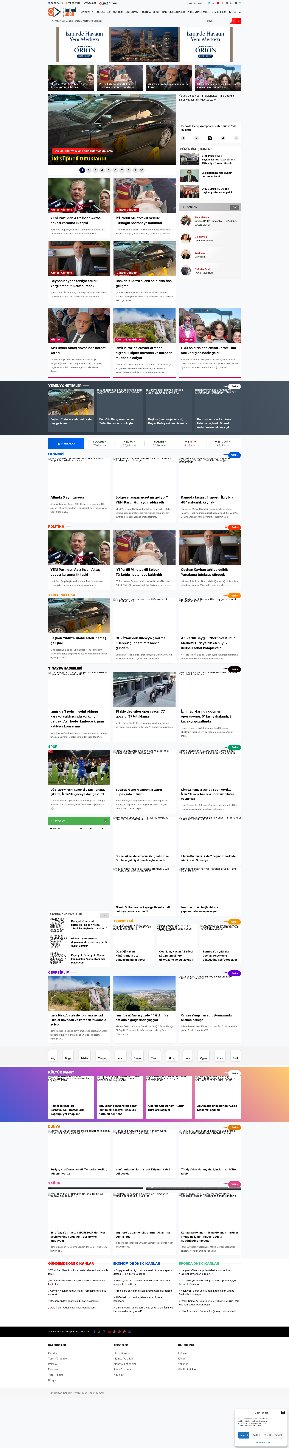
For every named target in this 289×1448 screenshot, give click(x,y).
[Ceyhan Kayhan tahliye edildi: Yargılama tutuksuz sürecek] (210, 547)
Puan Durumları (123, 1369)
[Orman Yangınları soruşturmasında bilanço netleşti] (210, 993)
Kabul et (244, 1435)
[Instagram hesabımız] (213, 3)
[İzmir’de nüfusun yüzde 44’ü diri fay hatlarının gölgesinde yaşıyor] (144, 993)
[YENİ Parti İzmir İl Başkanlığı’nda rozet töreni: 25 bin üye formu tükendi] (189, 164)
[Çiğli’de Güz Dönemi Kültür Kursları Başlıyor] (169, 1089)
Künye (269, 1442)
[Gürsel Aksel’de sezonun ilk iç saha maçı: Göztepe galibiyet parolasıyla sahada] (144, 834)
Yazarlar (183, 1364)
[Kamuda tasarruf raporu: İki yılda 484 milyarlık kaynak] (210, 475)
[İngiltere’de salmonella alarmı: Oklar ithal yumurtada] (144, 1210)
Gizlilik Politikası (259, 1442)
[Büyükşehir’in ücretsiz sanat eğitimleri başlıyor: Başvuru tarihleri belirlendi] (120, 1089)
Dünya (52, 1380)
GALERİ (57, 3)
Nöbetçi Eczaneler (125, 1364)
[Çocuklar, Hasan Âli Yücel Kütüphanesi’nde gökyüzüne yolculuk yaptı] (177, 935)
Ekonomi (131, 12)
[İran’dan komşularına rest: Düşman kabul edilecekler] (144, 1147)
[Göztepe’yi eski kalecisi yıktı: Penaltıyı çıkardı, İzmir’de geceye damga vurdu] (79, 767)
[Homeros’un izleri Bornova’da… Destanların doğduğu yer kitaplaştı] (71, 1089)
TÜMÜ (234, 207)
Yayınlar (119, 1374)
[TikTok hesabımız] (222, 3)
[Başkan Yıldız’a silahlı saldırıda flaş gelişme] (71, 402)
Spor (156, 12)
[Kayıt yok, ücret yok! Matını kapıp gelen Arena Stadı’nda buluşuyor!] (59, 963)
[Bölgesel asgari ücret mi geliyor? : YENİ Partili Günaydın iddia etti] (144, 475)
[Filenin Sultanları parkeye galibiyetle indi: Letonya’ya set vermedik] (144, 885)
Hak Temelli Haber (173, 12)
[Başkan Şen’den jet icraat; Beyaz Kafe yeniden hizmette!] (169, 402)
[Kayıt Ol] (230, 12)
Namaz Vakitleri (123, 1358)
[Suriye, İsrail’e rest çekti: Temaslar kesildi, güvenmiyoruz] (79, 1147)
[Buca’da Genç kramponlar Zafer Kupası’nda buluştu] (120, 402)
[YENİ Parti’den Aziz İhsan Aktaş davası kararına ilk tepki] (79, 547)
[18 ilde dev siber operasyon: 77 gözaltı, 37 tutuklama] (144, 689)
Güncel (55, 209)
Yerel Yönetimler (198, 12)
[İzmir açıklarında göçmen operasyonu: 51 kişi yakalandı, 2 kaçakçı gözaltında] (210, 689)
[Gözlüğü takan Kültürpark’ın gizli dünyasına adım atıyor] (133, 935)
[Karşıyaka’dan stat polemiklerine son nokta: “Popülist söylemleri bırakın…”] (59, 931)
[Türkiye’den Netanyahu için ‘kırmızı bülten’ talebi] (210, 1147)
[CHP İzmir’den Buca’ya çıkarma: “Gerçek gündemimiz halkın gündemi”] (144, 615)
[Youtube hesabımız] (218, 3)
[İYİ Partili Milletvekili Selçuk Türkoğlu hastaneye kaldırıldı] (144, 547)
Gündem (118, 12)
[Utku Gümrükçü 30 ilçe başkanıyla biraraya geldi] (189, 197)
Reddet (256, 1435)
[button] (282, 1412)
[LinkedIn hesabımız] (236, 3)
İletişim (182, 1353)
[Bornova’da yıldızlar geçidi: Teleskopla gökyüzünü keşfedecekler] (220, 935)
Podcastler (103, 12)
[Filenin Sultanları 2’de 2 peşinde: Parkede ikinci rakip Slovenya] (210, 834)
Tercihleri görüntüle (273, 1435)
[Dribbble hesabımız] (124, 1331)
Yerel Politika (56, 1374)
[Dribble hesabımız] (231, 3)
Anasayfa (87, 12)
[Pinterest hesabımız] (227, 3)
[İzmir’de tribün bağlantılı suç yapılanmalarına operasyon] (210, 885)
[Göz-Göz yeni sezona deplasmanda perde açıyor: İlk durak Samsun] (59, 946)
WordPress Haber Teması (89, 1392)
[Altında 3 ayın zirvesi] (79, 475)
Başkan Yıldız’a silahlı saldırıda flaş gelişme (73, 21)
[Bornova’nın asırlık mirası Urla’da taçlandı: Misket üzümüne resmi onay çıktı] (218, 402)
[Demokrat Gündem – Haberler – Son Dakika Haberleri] (62, 15)
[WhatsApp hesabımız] (240, 3)
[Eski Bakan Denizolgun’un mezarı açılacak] (189, 181)
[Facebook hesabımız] (205, 3)
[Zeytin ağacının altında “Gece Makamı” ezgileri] (218, 1089)
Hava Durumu (122, 1353)
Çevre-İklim (219, 12)
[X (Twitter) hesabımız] (209, 3)
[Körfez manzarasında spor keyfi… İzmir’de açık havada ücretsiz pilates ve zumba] (210, 767)
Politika (146, 12)
